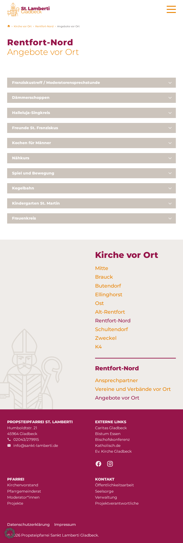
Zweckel (105, 338)
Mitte (101, 268)
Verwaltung (106, 497)
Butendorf (108, 286)
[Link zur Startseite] (30, 9)
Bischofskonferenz (112, 439)
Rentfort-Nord (44, 26)
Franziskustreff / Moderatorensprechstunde (56, 82)
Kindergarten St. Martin (36, 203)
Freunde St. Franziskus (35, 128)
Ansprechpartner (116, 380)
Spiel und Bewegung (33, 173)
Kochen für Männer (31, 143)
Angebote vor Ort (117, 398)
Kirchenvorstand (22, 485)
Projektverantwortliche (117, 503)
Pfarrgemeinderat (24, 491)
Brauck (104, 277)
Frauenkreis (24, 218)
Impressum (65, 524)
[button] (10, 533)
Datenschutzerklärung (28, 524)
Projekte (15, 503)
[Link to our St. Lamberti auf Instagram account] (110, 465)
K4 (98, 347)
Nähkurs (20, 158)
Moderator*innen (23, 497)
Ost (99, 303)
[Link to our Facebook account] (98, 465)
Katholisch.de (108, 445)
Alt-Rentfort (110, 312)
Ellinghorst (108, 294)
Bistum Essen (108, 433)
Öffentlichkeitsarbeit (114, 485)
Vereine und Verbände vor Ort (133, 389)
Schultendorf (111, 329)
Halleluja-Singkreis (31, 112)
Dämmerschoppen (31, 97)
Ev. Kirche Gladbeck (113, 451)
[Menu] (171, 9)
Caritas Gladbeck (111, 428)
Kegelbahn (23, 188)
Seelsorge (104, 491)
